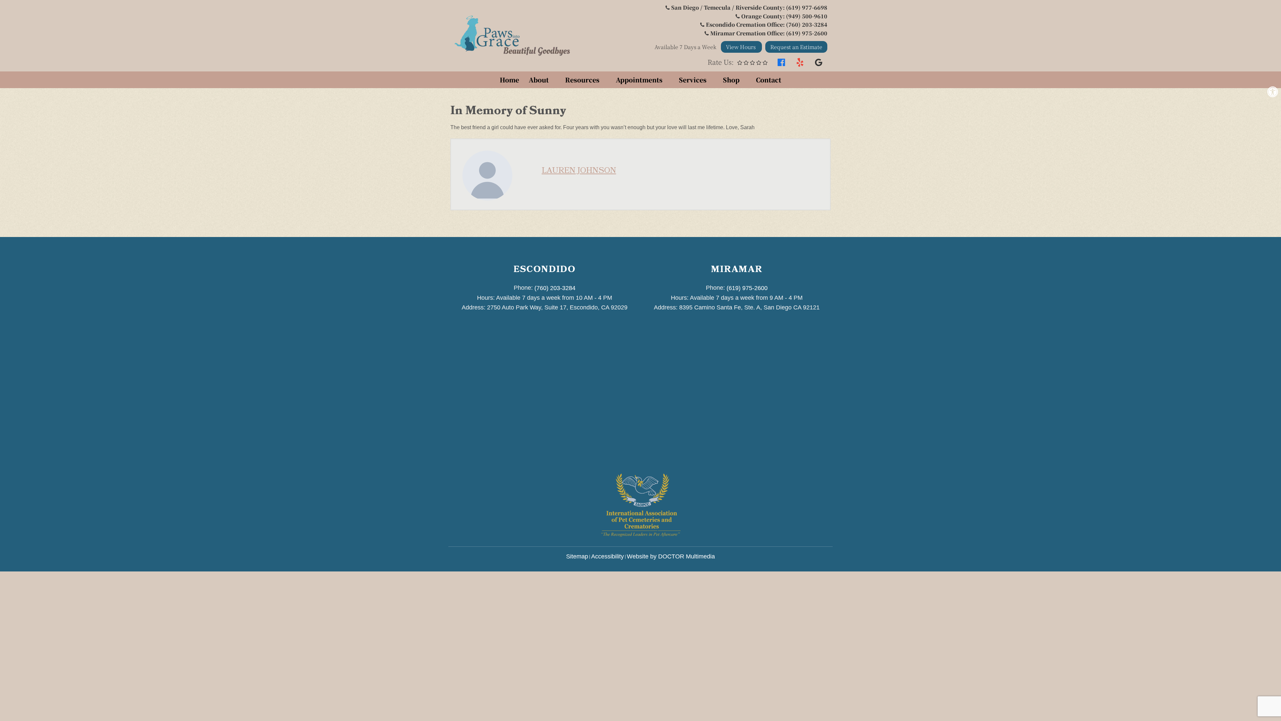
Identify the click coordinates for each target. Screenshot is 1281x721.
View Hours (741, 47)
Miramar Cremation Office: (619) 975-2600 (768, 33)
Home (509, 79)
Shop (731, 79)
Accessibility (607, 556)
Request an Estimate (796, 47)
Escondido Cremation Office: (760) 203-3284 (766, 24)
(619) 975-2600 (747, 288)
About (539, 79)
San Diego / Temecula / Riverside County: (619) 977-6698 (749, 7)
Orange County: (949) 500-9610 (784, 16)
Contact (768, 79)
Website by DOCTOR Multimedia (671, 556)
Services (693, 79)
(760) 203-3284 (554, 288)
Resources (582, 79)
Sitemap (577, 556)
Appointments (639, 79)
